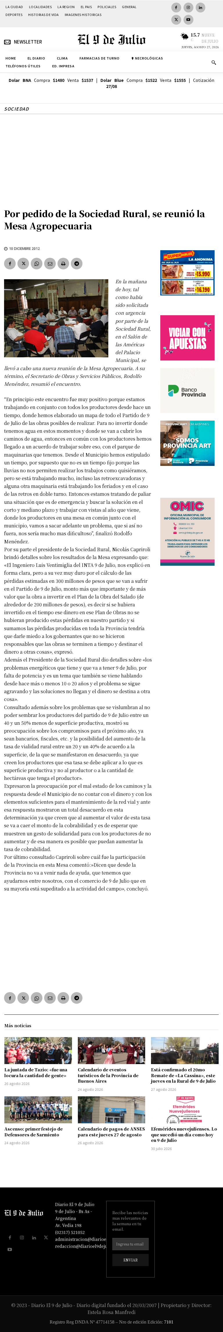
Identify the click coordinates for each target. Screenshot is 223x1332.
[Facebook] (176, 7)
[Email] (50, 263)
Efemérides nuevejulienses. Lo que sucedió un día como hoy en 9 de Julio (184, 1134)
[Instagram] (188, 7)
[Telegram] (76, 263)
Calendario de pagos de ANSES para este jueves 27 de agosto (111, 1132)
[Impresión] (63, 263)
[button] (213, 62)
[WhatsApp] (36, 263)
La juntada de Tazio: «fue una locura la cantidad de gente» (35, 1072)
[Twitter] (176, 20)
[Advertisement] (111, 158)
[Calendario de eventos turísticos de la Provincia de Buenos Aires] (111, 1050)
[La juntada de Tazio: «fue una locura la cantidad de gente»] (38, 1050)
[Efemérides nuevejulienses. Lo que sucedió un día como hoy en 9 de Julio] (185, 1109)
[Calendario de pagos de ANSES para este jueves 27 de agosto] (111, 1109)
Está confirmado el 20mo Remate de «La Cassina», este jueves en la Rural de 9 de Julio (183, 1075)
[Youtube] (188, 20)
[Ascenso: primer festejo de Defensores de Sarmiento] (38, 1109)
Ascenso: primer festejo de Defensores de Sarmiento (33, 1132)
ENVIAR (130, 1259)
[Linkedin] (201, 7)
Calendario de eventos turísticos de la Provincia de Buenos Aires (108, 1075)
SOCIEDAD (16, 109)
